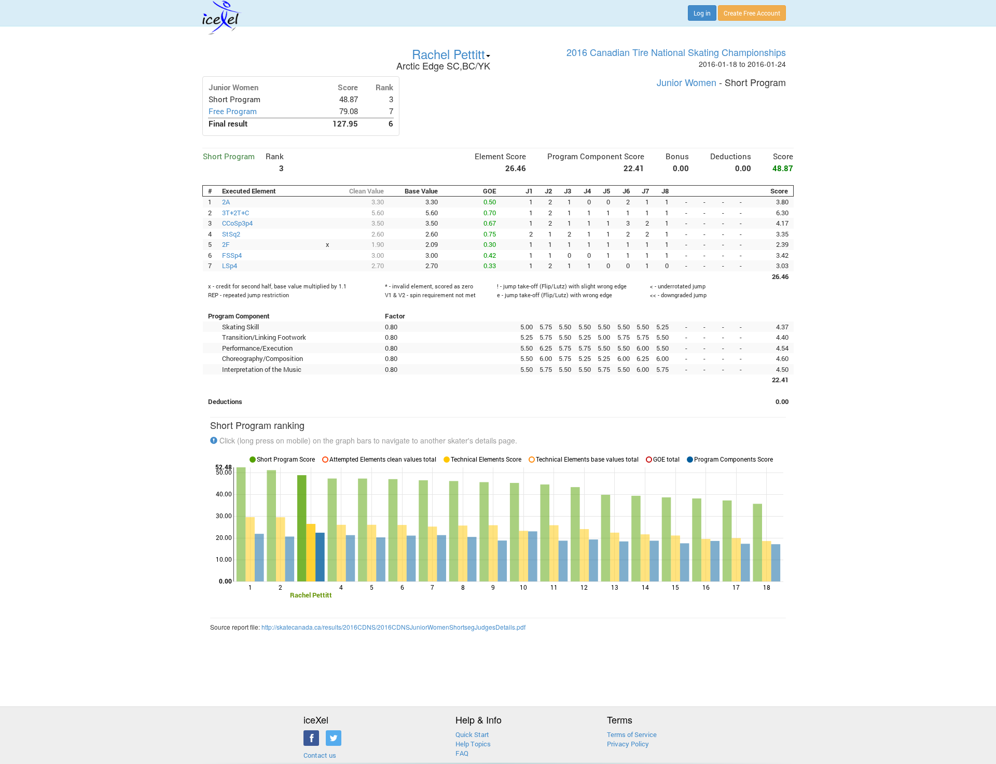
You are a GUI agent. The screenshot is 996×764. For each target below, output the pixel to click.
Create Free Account (752, 13)
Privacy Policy (628, 744)
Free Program (233, 111)
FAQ (461, 753)
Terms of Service (632, 734)
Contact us (319, 755)
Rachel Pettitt (448, 54)
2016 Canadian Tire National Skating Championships (676, 52)
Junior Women (686, 82)
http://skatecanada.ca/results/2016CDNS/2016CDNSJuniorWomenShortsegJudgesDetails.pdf (393, 626)
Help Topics (473, 744)
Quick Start (472, 734)
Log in (702, 13)
